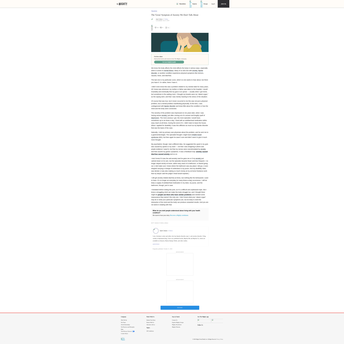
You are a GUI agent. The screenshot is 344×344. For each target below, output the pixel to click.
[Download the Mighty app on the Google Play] (218, 321)
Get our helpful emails (169, 62)
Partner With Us (150, 322)
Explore (195, 4)
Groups (206, 4)
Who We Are (124, 320)
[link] (121, 3)
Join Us (223, 4)
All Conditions (150, 331)
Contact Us (174, 320)
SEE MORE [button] (179, 307)
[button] (166, 19)
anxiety (194, 70)
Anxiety (154, 11)
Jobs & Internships (125, 324)
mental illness (169, 70)
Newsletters (182, 4)
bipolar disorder (169, 106)
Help (122, 329)
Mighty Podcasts (176, 327)
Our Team (123, 322)
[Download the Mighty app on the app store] (204, 321)
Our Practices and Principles (127, 327)
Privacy (218, 339)
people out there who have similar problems (175, 195)
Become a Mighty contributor (179, 215)
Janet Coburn (159, 19)
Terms (221, 339)
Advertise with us (150, 324)
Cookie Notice (124, 333)
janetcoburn (156, 244)
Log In (213, 4)
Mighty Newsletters (176, 324)
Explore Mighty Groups (178, 322)
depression (155, 118)
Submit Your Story (150, 320)
